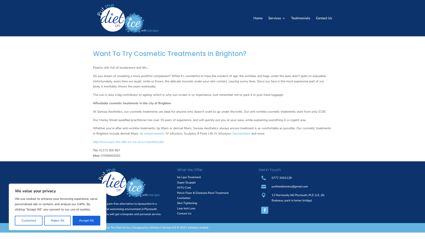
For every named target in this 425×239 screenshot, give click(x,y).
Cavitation (183, 198)
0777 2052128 (282, 178)
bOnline (154, 228)
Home (258, 18)
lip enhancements (152, 133)
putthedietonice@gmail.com (290, 187)
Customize (28, 220)
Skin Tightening (187, 203)
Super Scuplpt (186, 183)
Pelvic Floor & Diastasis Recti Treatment (203, 193)
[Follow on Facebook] (264, 210)
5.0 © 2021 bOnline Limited (190, 228)
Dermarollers (241, 133)
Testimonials (300, 18)
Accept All (86, 220)
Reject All (57, 220)
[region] (57, 207)
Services (274, 18)
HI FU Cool (184, 188)
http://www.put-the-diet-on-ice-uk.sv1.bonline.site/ (128, 142)
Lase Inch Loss (186, 208)
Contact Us (324, 18)
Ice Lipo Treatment (189, 177)
